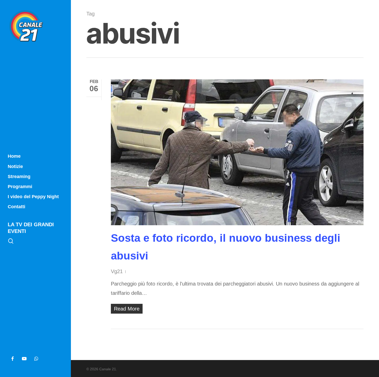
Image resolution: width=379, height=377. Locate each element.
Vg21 (117, 271)
